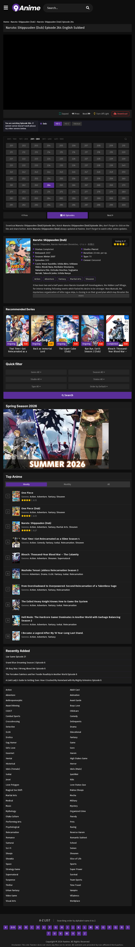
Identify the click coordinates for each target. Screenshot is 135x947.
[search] (88, 8)
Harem (73, 753)
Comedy (41, 542)
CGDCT (9, 711)
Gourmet (10, 753)
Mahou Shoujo (77, 790)
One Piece (27, 492)
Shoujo (9, 853)
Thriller (9, 885)
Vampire (74, 890)
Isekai (57, 542)
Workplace (75, 901)
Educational (75, 732)
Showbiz (10, 858)
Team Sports (76, 880)
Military (73, 800)
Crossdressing (13, 721)
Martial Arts (75, 279)
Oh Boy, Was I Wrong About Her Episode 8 (26, 668)
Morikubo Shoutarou (64, 267)
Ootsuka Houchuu (58, 270)
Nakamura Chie (42, 270)
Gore (72, 748)
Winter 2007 (49, 256)
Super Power (76, 869)
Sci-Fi (8, 848)
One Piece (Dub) (30, 508)
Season (98, 372)
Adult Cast (75, 690)
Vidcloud (76, 124)
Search (68, 395)
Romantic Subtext (78, 837)
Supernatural (64, 558)
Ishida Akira (62, 264)
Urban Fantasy (12, 890)
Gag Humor (11, 742)
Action (37, 279)
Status (98, 379)
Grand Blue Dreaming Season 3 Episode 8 (25, 662)
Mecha (73, 795)
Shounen (90, 279)
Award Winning (13, 705)
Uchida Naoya (64, 273)
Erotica (9, 737)
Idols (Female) (13, 769)
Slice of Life (75, 858)
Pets (72, 822)
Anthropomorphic (14, 700)
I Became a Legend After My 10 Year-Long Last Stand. (52, 632)
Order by (98, 386)
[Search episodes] (125, 139)
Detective (10, 727)
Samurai (10, 843)
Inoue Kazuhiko (49, 264)
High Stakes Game (78, 758)
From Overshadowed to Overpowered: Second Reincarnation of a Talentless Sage (69, 585)
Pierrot (94, 249)
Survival (74, 874)
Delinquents (75, 721)
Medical (9, 800)
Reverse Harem (77, 832)
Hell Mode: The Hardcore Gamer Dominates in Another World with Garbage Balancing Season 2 (70, 619)
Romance (10, 837)
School (73, 843)
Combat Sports (13, 716)
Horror (73, 763)
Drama (44, 574)
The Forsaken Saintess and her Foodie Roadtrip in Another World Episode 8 (41, 674)
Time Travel (75, 885)
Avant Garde (75, 700)
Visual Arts (11, 901)
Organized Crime (78, 811)
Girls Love (10, 748)
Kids (72, 779)
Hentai (9, 758)
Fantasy (62, 279)
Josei (8, 779)
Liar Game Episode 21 (16, 656)
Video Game (11, 895)
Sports (73, 864)
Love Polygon (12, 785)
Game (72, 742)
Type (35, 386)
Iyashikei (74, 774)
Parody (73, 816)
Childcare (74, 711)
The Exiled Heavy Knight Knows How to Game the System (54, 601)
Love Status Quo (78, 785)
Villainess (74, 895)
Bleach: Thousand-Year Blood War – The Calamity (50, 554)
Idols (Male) (76, 769)
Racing (73, 827)
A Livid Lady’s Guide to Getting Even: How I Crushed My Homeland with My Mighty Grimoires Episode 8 (54, 680)
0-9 (13, 927)
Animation (75, 695)
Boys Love (75, 705)
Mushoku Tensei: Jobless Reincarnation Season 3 (49, 570)
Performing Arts (13, 822)
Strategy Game (13, 869)
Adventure (49, 279)
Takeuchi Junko (50, 273)
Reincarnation (67, 542)
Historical (10, 763)
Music (8, 806)
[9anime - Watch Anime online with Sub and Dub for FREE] (26, 10)
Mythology (11, 811)
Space (9, 864)
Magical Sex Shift (14, 790)
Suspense (10, 880)
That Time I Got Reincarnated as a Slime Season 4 (50, 538)
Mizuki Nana (47, 267)
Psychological (12, 827)
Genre (35, 372)
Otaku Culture (12, 816)
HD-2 (67, 124)
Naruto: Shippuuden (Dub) (36, 523)
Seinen (73, 848)
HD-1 (58, 124)
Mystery (74, 806)
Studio (35, 379)
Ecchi (50, 574)
